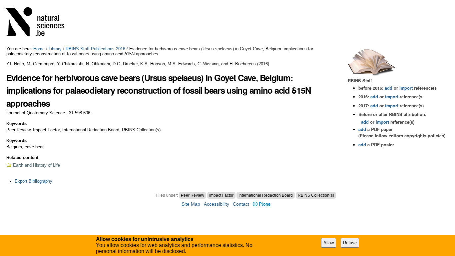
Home (39, 48)
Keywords (16, 123)
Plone (262, 204)
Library (55, 48)
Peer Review (192, 195)
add (388, 88)
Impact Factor (221, 195)
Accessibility (216, 204)
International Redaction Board (265, 195)
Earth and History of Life (36, 165)
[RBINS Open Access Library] (39, 23)
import (405, 88)
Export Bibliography (33, 181)
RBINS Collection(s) (316, 195)
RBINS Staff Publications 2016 (95, 48)
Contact (241, 204)
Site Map (191, 204)
